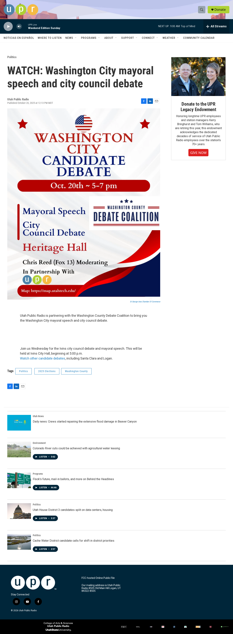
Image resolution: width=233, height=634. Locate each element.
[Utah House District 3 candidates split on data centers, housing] (19, 511)
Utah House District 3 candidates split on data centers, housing (73, 510)
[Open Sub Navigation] (75, 37)
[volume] (19, 26)
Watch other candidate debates (42, 358)
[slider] (24, 26)
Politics (12, 57)
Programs (88, 37)
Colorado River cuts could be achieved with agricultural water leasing (76, 448)
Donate (220, 9)
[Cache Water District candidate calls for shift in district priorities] (19, 542)
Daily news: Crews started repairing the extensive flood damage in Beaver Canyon (85, 421)
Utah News (38, 416)
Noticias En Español (19, 37)
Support (127, 37)
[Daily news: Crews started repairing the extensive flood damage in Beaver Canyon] (19, 423)
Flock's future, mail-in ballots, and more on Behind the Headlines (73, 479)
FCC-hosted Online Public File (98, 578)
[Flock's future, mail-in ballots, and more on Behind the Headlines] (19, 480)
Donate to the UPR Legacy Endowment (198, 106)
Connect (148, 37)
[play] (8, 26)
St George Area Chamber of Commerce (145, 302)
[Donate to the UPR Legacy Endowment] (198, 76)
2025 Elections (47, 371)
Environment (39, 442)
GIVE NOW (198, 152)
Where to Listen (50, 37)
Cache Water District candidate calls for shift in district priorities (73, 540)
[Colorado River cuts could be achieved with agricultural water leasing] (19, 449)
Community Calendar (199, 37)
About (108, 37)
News (69, 37)
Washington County (76, 371)
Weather (169, 37)
